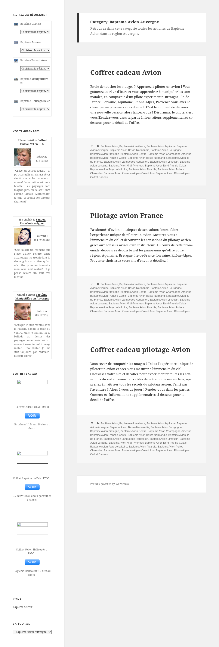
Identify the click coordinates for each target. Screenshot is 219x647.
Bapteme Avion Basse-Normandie (129, 150)
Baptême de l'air (23, 607)
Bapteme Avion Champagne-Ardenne (169, 154)
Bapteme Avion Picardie (142, 169)
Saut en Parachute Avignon (33, 221)
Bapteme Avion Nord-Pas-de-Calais (165, 165)
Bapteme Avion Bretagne (104, 154)
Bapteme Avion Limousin (163, 161)
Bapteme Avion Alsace (132, 146)
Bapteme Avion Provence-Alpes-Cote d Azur (129, 173)
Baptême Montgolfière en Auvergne (32, 296)
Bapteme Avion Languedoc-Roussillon (126, 161)
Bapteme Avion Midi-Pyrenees (126, 165)
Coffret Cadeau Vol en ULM (33, 142)
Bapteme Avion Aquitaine (161, 146)
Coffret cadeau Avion (125, 72)
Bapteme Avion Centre (133, 154)
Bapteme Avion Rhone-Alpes (172, 173)
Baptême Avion (109, 146)
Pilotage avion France (126, 215)
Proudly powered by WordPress (109, 484)
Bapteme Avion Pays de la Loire (108, 169)
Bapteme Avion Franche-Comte (108, 157)
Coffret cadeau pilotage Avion (140, 349)
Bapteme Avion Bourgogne (166, 150)
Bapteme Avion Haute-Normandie (147, 157)
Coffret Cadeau (99, 177)
